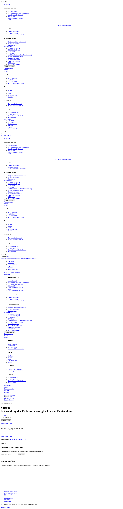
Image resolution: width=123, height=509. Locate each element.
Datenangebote (12, 45)
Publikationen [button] (8, 46)
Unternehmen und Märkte (15, 18)
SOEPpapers (11, 63)
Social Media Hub (13, 129)
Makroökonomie (12, 11)
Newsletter (4, 457)
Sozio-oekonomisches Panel (63, 25)
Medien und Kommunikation (16, 83)
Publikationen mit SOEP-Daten (17, 116)
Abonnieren (21, 454)
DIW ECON (8, 495)
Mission (10, 92)
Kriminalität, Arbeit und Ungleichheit (18, 13)
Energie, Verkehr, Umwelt (15, 15)
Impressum (7, 499)
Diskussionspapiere (13, 58)
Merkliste (12, 272)
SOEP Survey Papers (14, 64)
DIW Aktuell (11, 51)
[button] (4, 1)
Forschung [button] (7, 4)
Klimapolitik (11, 16)
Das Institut (11, 120)
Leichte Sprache (9, 400)
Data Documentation (14, 61)
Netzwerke (11, 122)
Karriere (10, 125)
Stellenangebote (12, 95)
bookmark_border (6, 135)
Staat (9, 19)
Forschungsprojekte (13, 43)
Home (6, 415)
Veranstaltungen (8, 68)
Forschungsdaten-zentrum (15, 105)
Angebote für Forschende (15, 104)
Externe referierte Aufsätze (15, 56)
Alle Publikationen (9, 66)
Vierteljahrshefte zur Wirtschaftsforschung (20, 55)
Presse (6, 69)
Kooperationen (12, 117)
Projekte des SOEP (13, 114)
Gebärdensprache (9, 398)
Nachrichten (11, 80)
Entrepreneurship (13, 33)
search (2, 1)
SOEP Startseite (12, 78)
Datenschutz (7, 501)
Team (9, 93)
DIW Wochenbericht (14, 48)
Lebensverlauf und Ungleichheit (17, 35)
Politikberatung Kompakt (15, 59)
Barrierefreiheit (8, 498)
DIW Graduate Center (10, 493)
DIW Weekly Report (14, 50)
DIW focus (11, 53)
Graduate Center (12, 124)
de (8, 256)
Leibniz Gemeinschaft (10, 491)
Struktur (10, 90)
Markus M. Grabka (6, 423)
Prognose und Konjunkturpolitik (17, 42)
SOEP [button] (6, 71)
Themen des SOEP (13, 112)
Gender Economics (13, 31)
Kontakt (10, 97)
